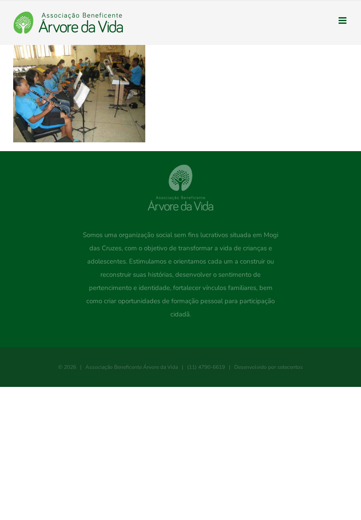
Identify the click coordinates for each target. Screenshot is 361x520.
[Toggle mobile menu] (343, 20)
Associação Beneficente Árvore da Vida (131, 367)
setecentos (290, 367)
